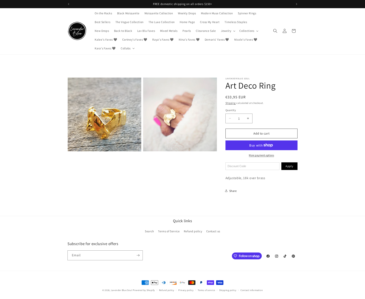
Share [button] (233, 190)
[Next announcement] (296, 4)
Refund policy (193, 231)
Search (149, 231)
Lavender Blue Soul (121, 290)
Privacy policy (186, 290)
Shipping (230, 103)
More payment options (261, 155)
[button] (227, 30)
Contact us (213, 231)
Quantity (230, 110)
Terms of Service (169, 231)
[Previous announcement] (68, 4)
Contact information (251, 290)
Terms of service (206, 290)
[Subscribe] (138, 255)
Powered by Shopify (144, 290)
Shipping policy (227, 290)
